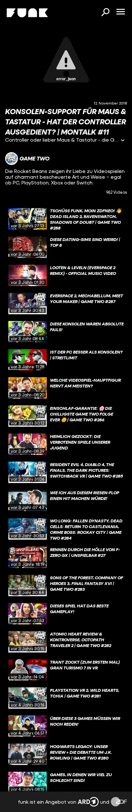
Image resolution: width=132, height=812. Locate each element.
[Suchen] (105, 13)
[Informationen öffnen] (123, 141)
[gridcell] (66, 219)
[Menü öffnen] (120, 12)
